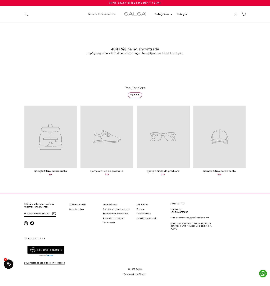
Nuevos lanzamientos (101, 14)
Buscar (140, 209)
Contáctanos (144, 213)
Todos (135, 95)
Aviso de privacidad (113, 218)
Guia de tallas (76, 209)
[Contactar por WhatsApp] (263, 273)
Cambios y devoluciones (116, 209)
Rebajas (182, 14)
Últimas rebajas (77, 204)
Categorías (162, 14)
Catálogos (142, 204)
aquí (148, 53)
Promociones (110, 204)
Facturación (109, 222)
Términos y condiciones (115, 213)
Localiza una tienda (147, 218)
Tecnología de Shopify (135, 274)
